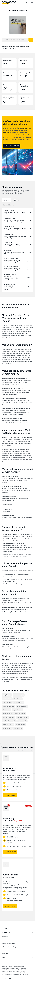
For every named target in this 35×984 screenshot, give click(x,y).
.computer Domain (8, 706)
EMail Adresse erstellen (12, 146)
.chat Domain (7, 699)
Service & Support (8, 205)
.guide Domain (20, 725)
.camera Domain (19, 695)
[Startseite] (9, 2)
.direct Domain (7, 713)
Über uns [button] (5, 953)
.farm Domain (22, 721)
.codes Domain (18, 702)
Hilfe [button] (3, 958)
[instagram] (2, 978)
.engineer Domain (22, 717)
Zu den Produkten (10, 795)
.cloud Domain (7, 702)
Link (29, 287)
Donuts (28, 277)
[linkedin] (10, 978)
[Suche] (26, 2)
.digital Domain (17, 710)
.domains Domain (19, 713)
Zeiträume (17, 200)
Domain (6, 132)
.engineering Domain (9, 721)
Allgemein (6, 200)
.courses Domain (22, 706)
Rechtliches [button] (6, 933)
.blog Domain (7, 695)
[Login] (29, 2)
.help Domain (7, 728)
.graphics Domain (8, 725)
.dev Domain (6, 710)
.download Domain (8, 717)
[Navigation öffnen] (31, 2)
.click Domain (17, 699)
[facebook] (6, 978)
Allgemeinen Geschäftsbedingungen (15, 971)
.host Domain (17, 728)
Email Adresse (26, 128)
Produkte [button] (5, 928)
